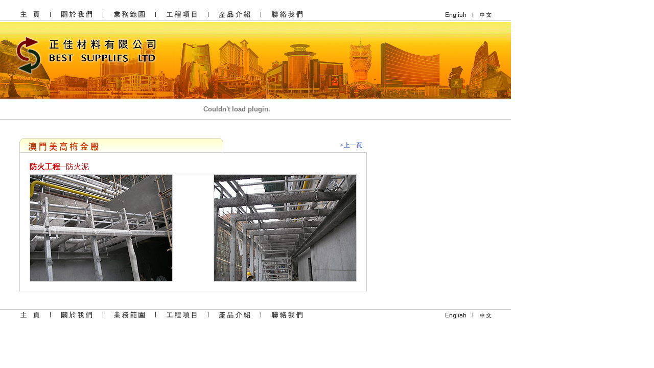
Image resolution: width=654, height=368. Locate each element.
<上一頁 (351, 145)
